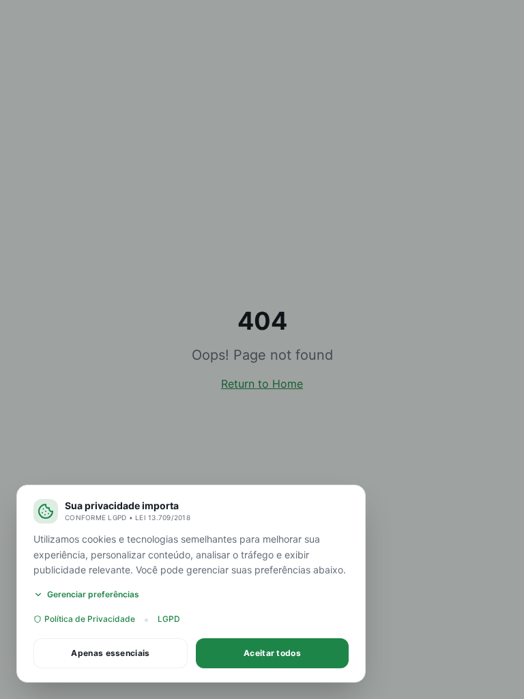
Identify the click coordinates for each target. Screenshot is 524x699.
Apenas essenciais (110, 653)
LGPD (169, 619)
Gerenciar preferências (93, 594)
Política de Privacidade (89, 619)
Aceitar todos (272, 653)
